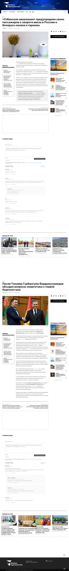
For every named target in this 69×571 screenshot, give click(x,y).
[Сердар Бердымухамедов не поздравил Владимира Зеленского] (52, 110)
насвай (33, 71)
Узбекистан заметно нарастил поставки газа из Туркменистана (42, 250)
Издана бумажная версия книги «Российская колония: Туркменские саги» (8, 78)
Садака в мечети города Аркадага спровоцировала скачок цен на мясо (8, 85)
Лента (3, 16)
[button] (65, 11)
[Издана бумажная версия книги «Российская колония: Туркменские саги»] (52, 80)
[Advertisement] (25, 123)
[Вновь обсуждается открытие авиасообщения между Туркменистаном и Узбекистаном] (9, 242)
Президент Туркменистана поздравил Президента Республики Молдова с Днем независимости (61, 87)
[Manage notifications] (64, 568)
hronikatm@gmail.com (34, 562)
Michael (13, 190)
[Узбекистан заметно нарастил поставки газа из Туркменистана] (43, 242)
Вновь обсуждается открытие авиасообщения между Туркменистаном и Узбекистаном (9, 251)
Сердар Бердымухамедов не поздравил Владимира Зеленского (8, 92)
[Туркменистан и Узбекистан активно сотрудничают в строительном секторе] (60, 242)
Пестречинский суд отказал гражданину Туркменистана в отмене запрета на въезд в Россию (60, 102)
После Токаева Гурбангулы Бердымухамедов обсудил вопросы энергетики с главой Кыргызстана (11, 110)
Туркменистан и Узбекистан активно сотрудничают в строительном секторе (59, 251)
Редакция (4, 28)
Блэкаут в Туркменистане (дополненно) (7, 71)
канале (17, 63)
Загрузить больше (58, 115)
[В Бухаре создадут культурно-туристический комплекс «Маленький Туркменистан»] (26, 242)
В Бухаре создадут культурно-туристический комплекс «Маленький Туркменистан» (25, 251)
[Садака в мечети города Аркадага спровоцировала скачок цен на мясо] (52, 95)
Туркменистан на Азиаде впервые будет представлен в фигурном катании (38, 109)
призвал (34, 93)
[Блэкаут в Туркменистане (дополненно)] (58, 65)
